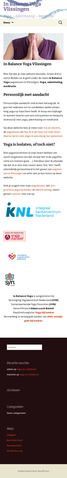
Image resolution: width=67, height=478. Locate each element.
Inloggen (11, 434)
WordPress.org (15, 450)
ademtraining (43, 189)
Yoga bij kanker (44, 312)
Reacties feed (14, 445)
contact (16, 193)
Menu (6, 22)
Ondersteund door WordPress (33, 471)
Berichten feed (14, 440)
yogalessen (13, 131)
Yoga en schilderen (26, 369)
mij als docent (51, 127)
